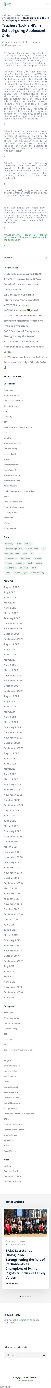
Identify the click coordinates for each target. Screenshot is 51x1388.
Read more (12, 1283)
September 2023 (13, 748)
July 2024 (9, 701)
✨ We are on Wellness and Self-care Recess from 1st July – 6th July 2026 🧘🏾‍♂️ (25, 362)
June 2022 (10, 820)
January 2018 (12, 945)
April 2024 (10, 717)
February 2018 (12, 940)
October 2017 (11, 955)
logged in (24, 1320)
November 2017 (13, 950)
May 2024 (9, 711)
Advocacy (8, 390)
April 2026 (10, 607)
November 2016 (13, 987)
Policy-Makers (10, 486)
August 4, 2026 (17, 1241)
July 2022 (9, 815)
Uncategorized (13, 45)
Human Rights (11, 558)
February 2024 (12, 727)
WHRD (7, 573)
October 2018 (11, 909)
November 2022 (13, 794)
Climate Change (11, 406)
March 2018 (11, 935)
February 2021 (12, 852)
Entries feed (11, 1171)
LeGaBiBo (20, 563)
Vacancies (8, 518)
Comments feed (13, 1176)
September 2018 (13, 914)
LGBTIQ (39, 563)
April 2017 (9, 981)
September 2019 (13, 883)
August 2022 (11, 810)
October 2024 (12, 685)
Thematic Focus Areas (14, 507)
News (6, 459)
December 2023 (13, 732)
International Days (12, 443)
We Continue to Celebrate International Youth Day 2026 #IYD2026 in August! (21, 300)
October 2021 (11, 841)
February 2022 (12, 831)
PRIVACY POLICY (25, 1381)
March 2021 (10, 846)
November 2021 (13, 836)
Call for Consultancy (13, 401)
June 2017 (9, 971)
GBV (6, 422)
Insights (7, 438)
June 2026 (10, 597)
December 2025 (13, 623)
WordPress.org (12, 1181)
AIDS (19, 544)
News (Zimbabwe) (12, 480)
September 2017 (13, 961)
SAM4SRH (24, 568)
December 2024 (13, 675)
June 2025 (10, 654)
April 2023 (10, 774)
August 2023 (11, 753)
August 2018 (11, 919)
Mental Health (10, 454)
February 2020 (12, 862)
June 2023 (10, 763)
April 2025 (10, 665)
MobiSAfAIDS (10, 568)
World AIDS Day (37, 573)
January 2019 (11, 898)
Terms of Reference (13, 502)
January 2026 (12, 618)
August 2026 (11, 587)
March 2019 (10, 888)
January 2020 (12, 867)
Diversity (8, 417)
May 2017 (9, 976)
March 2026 (11, 613)
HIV (5, 432)
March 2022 (11, 826)
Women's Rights (20, 573)
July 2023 (9, 758)
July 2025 (9, 649)
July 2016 (9, 997)
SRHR (6, 496)
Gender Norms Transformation (18, 427)
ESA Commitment (12, 553)
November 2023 (13, 737)
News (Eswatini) (11, 464)
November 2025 (13, 628)
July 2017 (9, 966)
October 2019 (11, 878)
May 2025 (9, 659)
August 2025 (11, 644)
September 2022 (13, 805)
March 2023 (11, 779)
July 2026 (9, 592)
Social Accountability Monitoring (19, 491)
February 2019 (12, 893)
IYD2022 (8, 563)
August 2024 (11, 696)
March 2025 (11, 670)
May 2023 (9, 768)
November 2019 (13, 872)
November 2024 (13, 680)
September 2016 (13, 992)
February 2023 (12, 784)
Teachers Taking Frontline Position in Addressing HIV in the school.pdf (25, 237)
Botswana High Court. (14, 549)
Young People (10, 528)
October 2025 (12, 633)
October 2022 (12, 800)
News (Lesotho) (11, 470)
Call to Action (32, 549)
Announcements (11, 395)
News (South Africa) (13, 475)
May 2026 (9, 602)
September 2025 (13, 639)
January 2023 (12, 789)
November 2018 (13, 903)
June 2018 (10, 929)
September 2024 (13, 691)
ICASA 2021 (25, 558)
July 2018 (9, 924)
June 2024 (10, 706)
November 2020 (13, 857)
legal (30, 563)
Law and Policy (10, 448)
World (6, 523)
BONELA (28, 544)
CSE (5, 411)
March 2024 (11, 722)
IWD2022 (37, 558)
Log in (7, 1166)
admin (36, 42)
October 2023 (12, 742)
